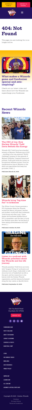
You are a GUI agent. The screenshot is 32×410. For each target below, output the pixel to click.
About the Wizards (9, 335)
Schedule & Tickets (8, 4)
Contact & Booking (23, 4)
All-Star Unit (7, 383)
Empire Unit (6, 376)
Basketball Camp (8, 346)
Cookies (16, 399)
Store (5, 353)
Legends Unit (7, 380)
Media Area (6, 361)
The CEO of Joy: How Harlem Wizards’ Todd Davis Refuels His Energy (14, 144)
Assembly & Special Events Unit (12, 387)
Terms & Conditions (16, 403)
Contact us (16, 315)
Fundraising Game (8, 327)
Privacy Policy (7, 369)
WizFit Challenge (8, 331)
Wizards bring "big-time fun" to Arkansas (14, 201)
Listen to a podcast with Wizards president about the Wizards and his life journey (14, 259)
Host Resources (8, 365)
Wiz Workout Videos (9, 357)
